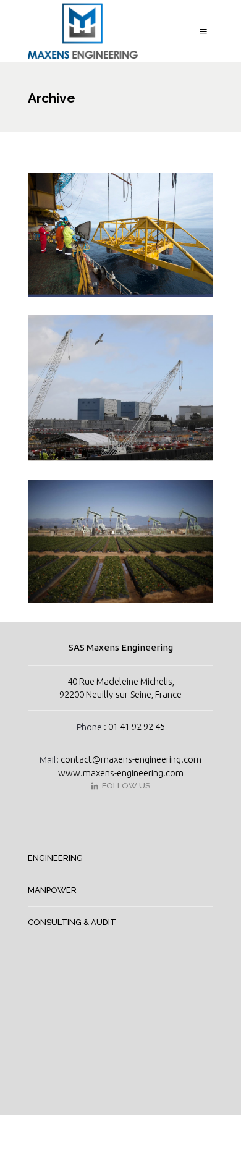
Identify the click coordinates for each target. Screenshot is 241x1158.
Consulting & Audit (72, 922)
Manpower (52, 890)
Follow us (124, 785)
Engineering (55, 858)
